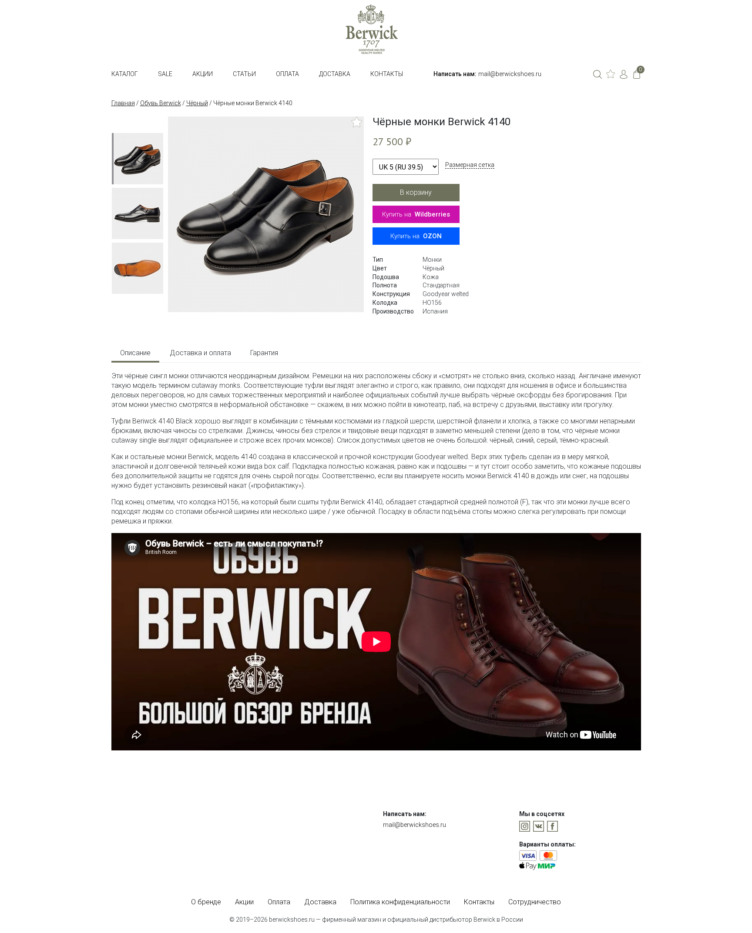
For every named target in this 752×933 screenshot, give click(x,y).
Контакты (386, 73)
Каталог (124, 73)
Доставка (334, 73)
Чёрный (197, 103)
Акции (202, 73)
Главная (123, 103)
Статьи (244, 73)
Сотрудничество (534, 902)
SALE (165, 73)
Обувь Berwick (160, 103)
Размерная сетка (469, 164)
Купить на (416, 214)
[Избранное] (610, 74)
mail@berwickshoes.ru (509, 73)
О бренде (206, 902)
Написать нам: (455, 73)
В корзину (416, 192)
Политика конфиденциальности (400, 902)
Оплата (287, 73)
